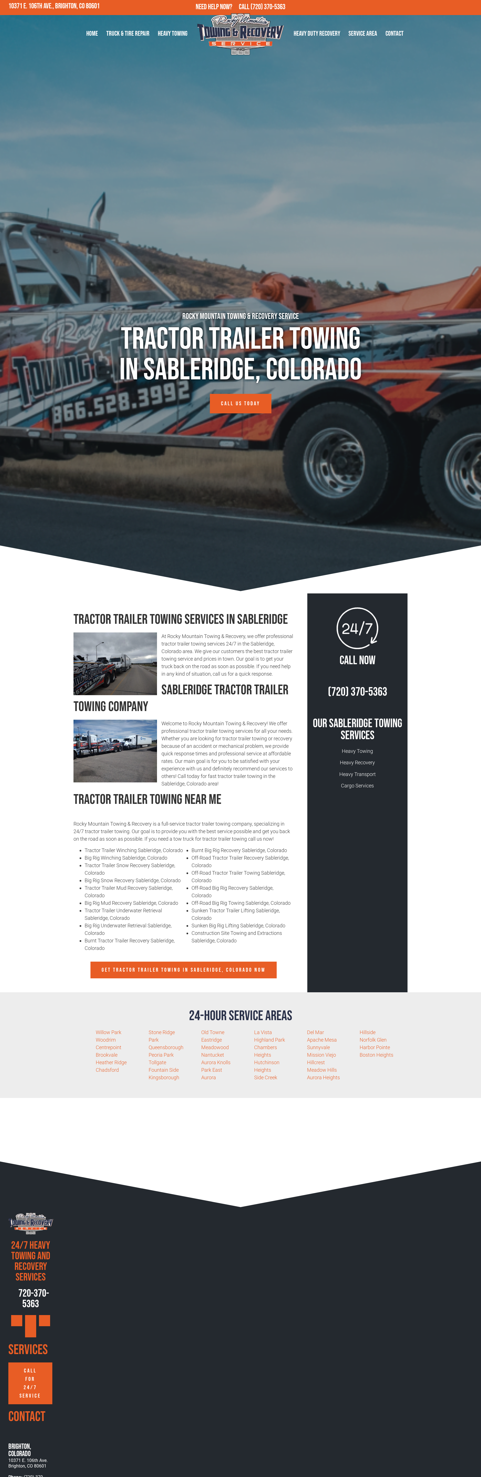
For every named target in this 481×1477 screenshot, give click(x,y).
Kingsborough (164, 1077)
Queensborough (166, 1047)
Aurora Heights (323, 1077)
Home (92, 34)
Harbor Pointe (375, 1047)
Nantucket (212, 1055)
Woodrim (106, 1040)
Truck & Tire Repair (127, 34)
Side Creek (265, 1077)
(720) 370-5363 (268, 7)
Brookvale (106, 1055)
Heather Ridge (111, 1062)
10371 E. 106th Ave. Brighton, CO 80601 (28, 1463)
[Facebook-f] (449, 7)
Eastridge (211, 1040)
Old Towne (212, 1032)
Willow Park (108, 1032)
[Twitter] (461, 7)
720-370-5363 (33, 1298)
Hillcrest (316, 1062)
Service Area (363, 34)
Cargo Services (357, 786)
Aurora (208, 1077)
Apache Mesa (322, 1040)
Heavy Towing (172, 34)
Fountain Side (164, 1070)
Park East (211, 1070)
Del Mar (315, 1032)
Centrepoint (108, 1047)
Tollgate (157, 1062)
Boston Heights (376, 1055)
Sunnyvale (318, 1047)
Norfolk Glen (373, 1040)
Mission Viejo (321, 1055)
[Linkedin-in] (473, 7)
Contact (395, 34)
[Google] (437, 7)
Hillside (368, 1032)
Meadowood (215, 1047)
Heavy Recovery (357, 762)
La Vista (263, 1032)
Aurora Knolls (215, 1062)
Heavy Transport (357, 774)
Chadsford (107, 1070)
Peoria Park (161, 1055)
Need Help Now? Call (223, 7)
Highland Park (269, 1040)
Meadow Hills (322, 1070)
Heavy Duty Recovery (317, 34)
